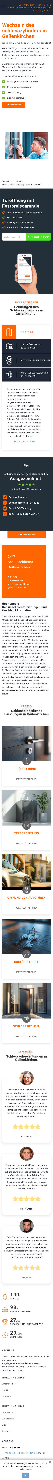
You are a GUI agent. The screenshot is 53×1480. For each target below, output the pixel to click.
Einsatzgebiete (9, 1384)
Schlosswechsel (26, 1026)
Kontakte (6, 1396)
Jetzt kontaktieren (24, 441)
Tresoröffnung (26, 833)
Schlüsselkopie (26, 962)
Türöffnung (26, 769)
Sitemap (6, 1431)
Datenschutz (8, 1419)
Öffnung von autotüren (26, 897)
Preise (5, 1390)
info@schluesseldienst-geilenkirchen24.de (19, 586)
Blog (4, 1425)
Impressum (7, 1412)
